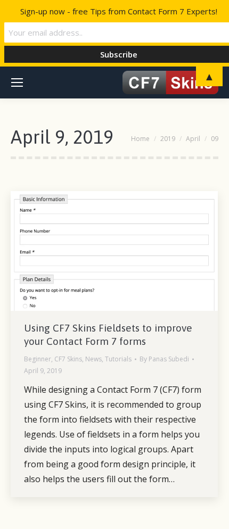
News (93, 358)
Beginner (37, 358)
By (164, 358)
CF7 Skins (68, 358)
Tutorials (118, 358)
